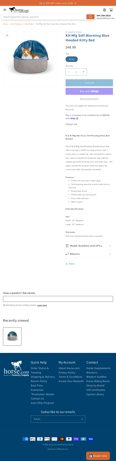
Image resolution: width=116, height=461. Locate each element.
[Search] (90, 16)
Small (72, 59)
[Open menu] (5, 9)
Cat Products (16, 24)
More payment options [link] (89, 98)
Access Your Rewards (71, 381)
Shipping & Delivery (43, 376)
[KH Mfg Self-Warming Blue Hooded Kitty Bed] (12, 336)
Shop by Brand (95, 385)
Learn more (42, 305)
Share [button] (72, 263)
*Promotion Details (42, 394)
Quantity (69, 66)
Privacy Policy (67, 372)
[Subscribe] (81, 419)
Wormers (91, 372)
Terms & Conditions (70, 376)
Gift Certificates (95, 390)
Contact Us (37, 398)
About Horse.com (69, 368)
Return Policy (39, 381)
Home (5, 24)
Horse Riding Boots (98, 381)
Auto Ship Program (42, 403)
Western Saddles (96, 376)
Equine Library (95, 394)
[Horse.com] (19, 10)
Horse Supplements (98, 368)
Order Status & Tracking (40, 370)
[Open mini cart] (111, 10)
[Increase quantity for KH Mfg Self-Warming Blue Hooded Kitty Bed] (83, 71)
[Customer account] (104, 10)
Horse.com (53, 444)
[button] (89, 246)
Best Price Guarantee (37, 388)
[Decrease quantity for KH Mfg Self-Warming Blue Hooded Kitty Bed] (69, 71)
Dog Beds (29, 24)
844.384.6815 (104, 15)
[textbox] (58, 299)
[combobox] (48, 17)
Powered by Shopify (65, 444)
